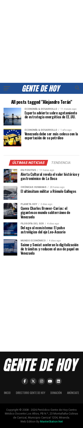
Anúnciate (73, 393)
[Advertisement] (41, 41)
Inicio (7, 393)
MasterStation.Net (51, 421)
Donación (56, 393)
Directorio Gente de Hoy (30, 393)
